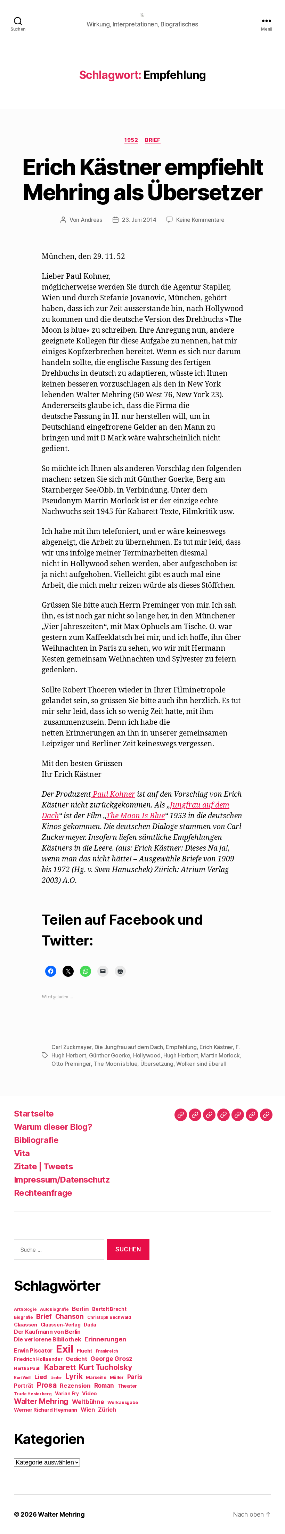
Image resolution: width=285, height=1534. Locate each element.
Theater (127, 1386)
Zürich (107, 1409)
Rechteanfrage (43, 1193)
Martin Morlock (220, 1055)
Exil (64, 1349)
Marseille (96, 1377)
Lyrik (74, 1376)
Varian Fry (67, 1393)
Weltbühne (88, 1401)
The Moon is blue (116, 1063)
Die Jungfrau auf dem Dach (129, 1047)
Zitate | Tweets (43, 1166)
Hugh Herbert (180, 1055)
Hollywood (147, 1055)
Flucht (84, 1350)
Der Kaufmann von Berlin (47, 1332)
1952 (131, 140)
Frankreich (107, 1351)
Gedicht (76, 1359)
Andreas (91, 219)
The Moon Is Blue (135, 816)
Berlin (80, 1308)
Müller (117, 1377)
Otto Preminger (71, 1063)
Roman (104, 1385)
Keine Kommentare (200, 219)
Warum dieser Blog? (53, 1127)
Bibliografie (36, 1140)
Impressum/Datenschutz (62, 1180)
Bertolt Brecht (109, 1309)
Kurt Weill (22, 1377)
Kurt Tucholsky (105, 1367)
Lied (40, 1376)
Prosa (47, 1385)
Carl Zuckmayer (71, 1047)
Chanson (69, 1317)
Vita (22, 1153)
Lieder (56, 1377)
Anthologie (25, 1309)
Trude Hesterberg (33, 1393)
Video (89, 1393)
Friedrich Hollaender (38, 1359)
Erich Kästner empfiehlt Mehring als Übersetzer (142, 179)
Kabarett (60, 1367)
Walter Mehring (41, 1401)
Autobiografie (54, 1309)
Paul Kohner (113, 794)
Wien (88, 1409)
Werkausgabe (122, 1402)
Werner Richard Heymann (45, 1410)
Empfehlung (181, 1047)
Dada (90, 1325)
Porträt (23, 1385)
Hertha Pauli (27, 1368)
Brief (153, 140)
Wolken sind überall (201, 1063)
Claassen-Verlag (61, 1325)
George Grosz (111, 1358)
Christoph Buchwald (109, 1317)
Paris (134, 1376)
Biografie (23, 1317)
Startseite (34, 1114)
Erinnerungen (105, 1339)
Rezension (75, 1385)
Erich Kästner (216, 1047)
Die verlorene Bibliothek (47, 1339)
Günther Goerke (109, 1055)
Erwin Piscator (33, 1350)
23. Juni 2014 (139, 219)
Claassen (25, 1325)
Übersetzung (156, 1063)
